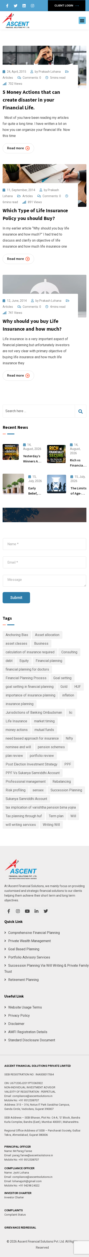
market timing (44, 721)
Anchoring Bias (17, 635)
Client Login (64, 5)
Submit (16, 597)
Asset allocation (47, 635)
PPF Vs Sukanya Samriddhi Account (33, 773)
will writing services (21, 825)
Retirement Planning (23, 980)
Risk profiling (15, 790)
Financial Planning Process (26, 678)
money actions (17, 730)
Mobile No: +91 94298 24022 (22, 1185)
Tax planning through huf (24, 816)
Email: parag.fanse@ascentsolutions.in (28, 1155)
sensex (38, 790)
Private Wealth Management (29, 941)
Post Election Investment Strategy (31, 764)
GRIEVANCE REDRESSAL (20, 1227)
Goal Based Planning (23, 949)
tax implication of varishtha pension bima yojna (41, 807)
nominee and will (18, 747)
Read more (15, 148)
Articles (8, 77)
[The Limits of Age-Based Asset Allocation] (56, 484)
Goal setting (62, 678)
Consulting (69, 652)
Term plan (56, 816)
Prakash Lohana (50, 71)
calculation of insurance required (30, 652)
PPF (67, 764)
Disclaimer (16, 1024)
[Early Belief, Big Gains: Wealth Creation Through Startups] (13, 484)
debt (9, 661)
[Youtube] (27, 911)
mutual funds (44, 730)
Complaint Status (15, 1214)
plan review (14, 756)
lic (70, 712)
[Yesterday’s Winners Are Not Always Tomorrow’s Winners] (11, 452)
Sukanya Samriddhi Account (26, 799)
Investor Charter (14, 1197)
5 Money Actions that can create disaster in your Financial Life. (31, 100)
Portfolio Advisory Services (29, 957)
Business (41, 643)
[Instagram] (32, 5)
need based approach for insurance (32, 738)
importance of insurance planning (30, 695)
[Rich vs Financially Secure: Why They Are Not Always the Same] (56, 454)
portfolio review (42, 756)
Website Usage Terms (25, 1007)
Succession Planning (66, 790)
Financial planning (49, 661)
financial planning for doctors (27, 669)
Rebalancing (61, 781)
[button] (82, 20)
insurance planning (19, 704)
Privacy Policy (19, 1015)
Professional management (26, 781)
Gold (63, 687)
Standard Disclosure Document (31, 1040)
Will (73, 816)
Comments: (32, 77)
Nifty (69, 738)
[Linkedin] (24, 5)
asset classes (16, 643)
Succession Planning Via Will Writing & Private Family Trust (46, 968)
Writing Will (51, 825)
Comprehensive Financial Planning (34, 933)
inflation (68, 695)
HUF (77, 687)
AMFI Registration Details (27, 1032)
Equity (24, 661)
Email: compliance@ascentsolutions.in (28, 1096)
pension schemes (51, 747)
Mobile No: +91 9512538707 (21, 1100)
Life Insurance (16, 721)
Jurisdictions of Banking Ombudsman (34, 712)
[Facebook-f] (7, 5)
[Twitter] (15, 5)
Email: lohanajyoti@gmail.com (23, 1181)
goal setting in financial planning (30, 687)
